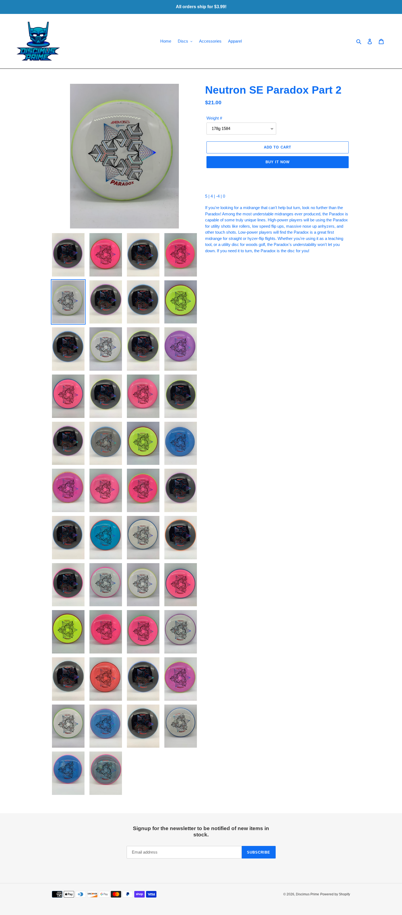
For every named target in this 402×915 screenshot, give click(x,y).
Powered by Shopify (335, 894)
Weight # (214, 118)
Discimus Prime (307, 894)
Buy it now (278, 162)
